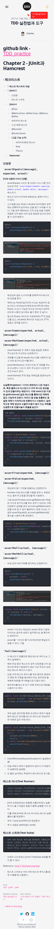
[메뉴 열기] (6, 7)
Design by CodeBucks (26, 924)
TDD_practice (17, 53)
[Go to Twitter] (21, 914)
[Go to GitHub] (27, 914)
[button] (27, 6)
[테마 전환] (47, 6)
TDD (5, 887)
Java (17, 887)
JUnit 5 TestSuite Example (27, 865)
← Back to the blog (12, 906)
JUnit (10, 887)
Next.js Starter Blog (27, 926)
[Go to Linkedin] (32, 914)
